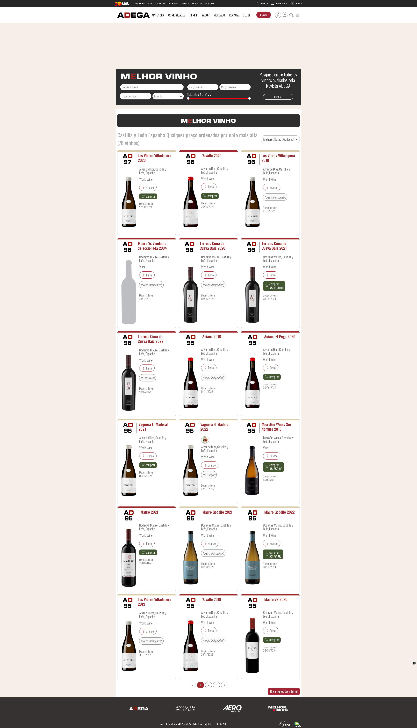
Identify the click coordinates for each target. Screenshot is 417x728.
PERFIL (193, 15)
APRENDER (158, 15)
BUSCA (264, 3)
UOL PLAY (197, 3)
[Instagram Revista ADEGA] (284, 15)
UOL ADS (209, 3)
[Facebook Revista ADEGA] (278, 15)
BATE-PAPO (282, 3)
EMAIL (299, 3)
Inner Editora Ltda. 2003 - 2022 (175, 724)
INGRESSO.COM (143, 3)
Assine (263, 15)
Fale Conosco (199, 724)
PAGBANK (173, 3)
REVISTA (234, 15)
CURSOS (185, 3)
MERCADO (219, 15)
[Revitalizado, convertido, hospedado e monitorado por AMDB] (298, 724)
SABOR (205, 15)
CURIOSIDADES (176, 15)
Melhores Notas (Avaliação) (279, 139)
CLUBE (246, 15)
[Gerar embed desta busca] (284, 691)
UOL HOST (159, 3)
